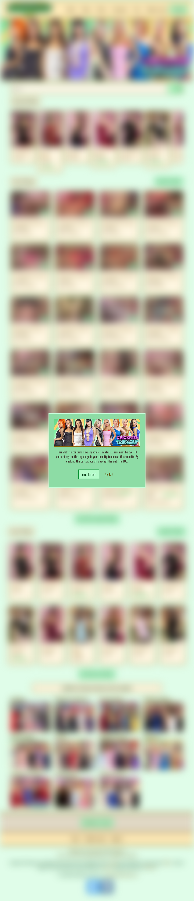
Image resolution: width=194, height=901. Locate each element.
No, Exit (109, 474)
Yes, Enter (89, 474)
